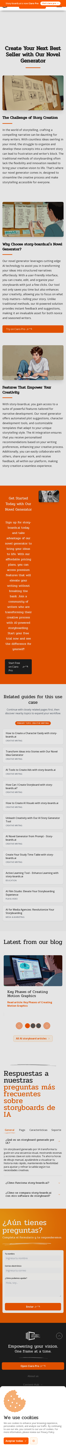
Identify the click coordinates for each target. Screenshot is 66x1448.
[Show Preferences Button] (33, 1440)
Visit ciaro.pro (49, 3)
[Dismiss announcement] (60, 3)
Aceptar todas (14, 1441)
